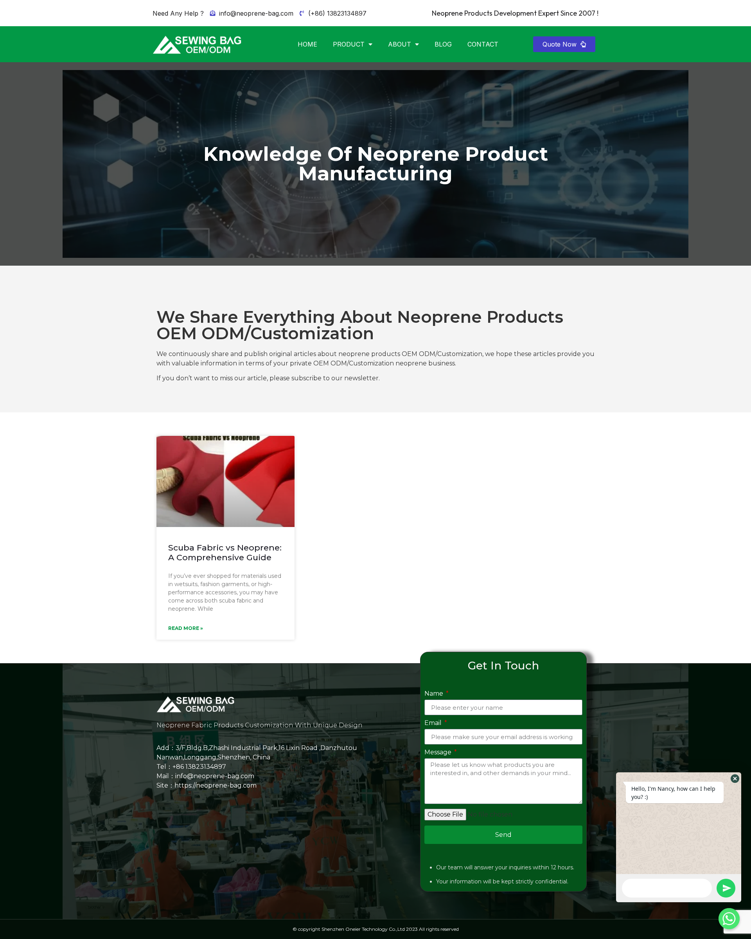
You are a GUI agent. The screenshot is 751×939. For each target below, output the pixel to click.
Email (433, 723)
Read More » (185, 628)
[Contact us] (729, 918)
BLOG (443, 44)
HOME (307, 44)
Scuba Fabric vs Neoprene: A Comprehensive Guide (225, 552)
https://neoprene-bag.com (215, 785)
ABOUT (399, 44)
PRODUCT (349, 44)
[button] (564, 44)
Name (434, 694)
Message (438, 752)
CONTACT (482, 44)
